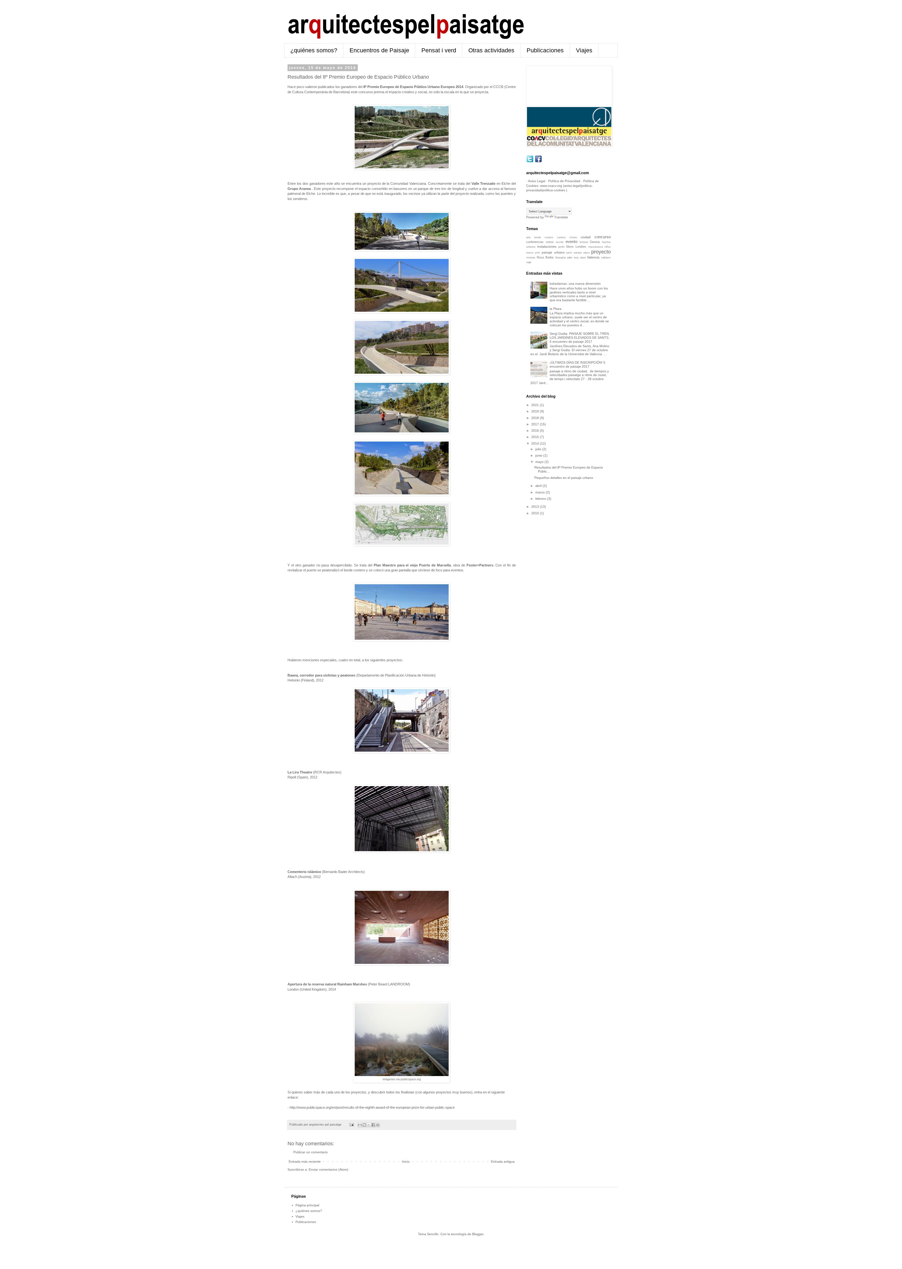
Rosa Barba (545, 257)
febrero (541, 498)
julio (538, 449)
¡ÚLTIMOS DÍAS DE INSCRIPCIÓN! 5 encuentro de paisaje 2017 (577, 364)
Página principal (307, 1205)
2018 (535, 418)
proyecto (601, 252)
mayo (539, 462)
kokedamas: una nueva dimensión (575, 283)
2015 (535, 437)
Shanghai (560, 257)
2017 (535, 424)
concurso (603, 237)
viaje (528, 262)
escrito (560, 242)
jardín (561, 246)
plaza (586, 252)
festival (584, 242)
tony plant (580, 257)
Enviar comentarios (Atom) (328, 1169)
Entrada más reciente (305, 1161)
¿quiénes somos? (313, 50)
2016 (535, 430)
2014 (535, 443)
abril (539, 486)
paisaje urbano (553, 252)
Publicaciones (545, 50)
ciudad (586, 237)
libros (570, 246)
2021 (535, 405)
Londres (580, 246)
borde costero (543, 237)
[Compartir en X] (368, 1125)
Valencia (593, 257)
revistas (530, 257)
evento (571, 241)
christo (573, 237)
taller (569, 257)
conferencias (535, 242)
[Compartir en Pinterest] (377, 1125)
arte (528, 237)
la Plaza (555, 309)
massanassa (595, 246)
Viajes (584, 50)
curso (549, 242)
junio (539, 455)
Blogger (477, 1234)
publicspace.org (410, 1079)
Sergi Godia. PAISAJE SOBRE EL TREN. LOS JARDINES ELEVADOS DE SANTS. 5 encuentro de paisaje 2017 (580, 337)
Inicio (406, 1161)
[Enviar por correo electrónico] (360, 1125)
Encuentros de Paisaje (379, 50)
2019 (535, 411)
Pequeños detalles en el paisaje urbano (563, 478)
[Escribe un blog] (364, 1125)
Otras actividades (491, 50)
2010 (535, 513)
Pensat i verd (438, 50)
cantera (561, 237)
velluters (606, 257)
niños (608, 246)
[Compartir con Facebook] (373, 1125)
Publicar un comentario (310, 1152)
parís (569, 252)
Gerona (595, 242)
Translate (561, 217)
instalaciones (546, 246)
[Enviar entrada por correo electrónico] (351, 1124)
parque (578, 252)
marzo (540, 492)
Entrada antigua (503, 1161)
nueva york (533, 252)
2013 (535, 506)
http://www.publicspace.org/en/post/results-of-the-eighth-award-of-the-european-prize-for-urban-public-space (372, 1107)
